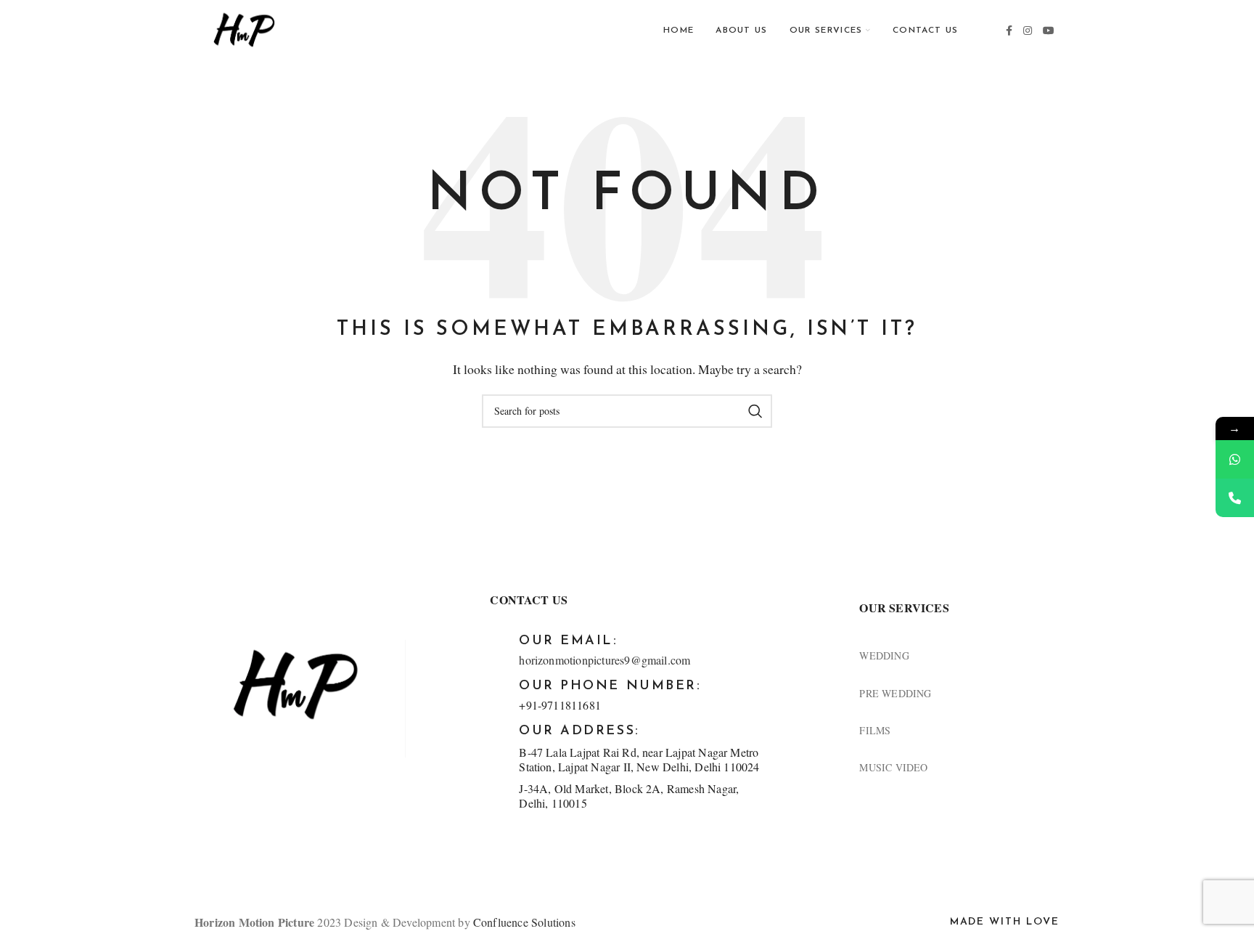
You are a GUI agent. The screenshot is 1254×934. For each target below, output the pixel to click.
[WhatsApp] (1235, 459)
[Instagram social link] (1028, 30)
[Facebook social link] (1009, 30)
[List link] (959, 656)
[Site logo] (243, 29)
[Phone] (1235, 498)
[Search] (755, 411)
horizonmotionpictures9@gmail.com (604, 659)
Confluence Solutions (524, 922)
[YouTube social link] (1049, 30)
